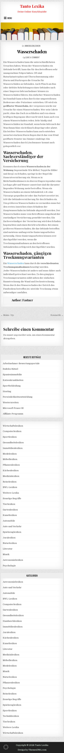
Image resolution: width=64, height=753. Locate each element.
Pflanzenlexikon (11, 465)
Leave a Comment (32, 57)
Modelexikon (10, 454)
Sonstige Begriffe (12, 498)
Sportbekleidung (12, 386)
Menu (9, 18)
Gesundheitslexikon (13, 442)
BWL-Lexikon (10, 487)
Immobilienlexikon (32, 45)
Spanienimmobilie (12, 374)
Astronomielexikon (13, 560)
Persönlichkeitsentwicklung (17, 397)
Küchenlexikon (11, 470)
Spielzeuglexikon (12, 532)
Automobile (9, 521)
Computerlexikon (12, 431)
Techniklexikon (11, 716)
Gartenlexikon (10, 509)
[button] (6, 747)
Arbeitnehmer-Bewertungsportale (21, 363)
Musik (6, 554)
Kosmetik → (57, 315)
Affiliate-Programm (13, 413)
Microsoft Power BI (13, 408)
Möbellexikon (10, 459)
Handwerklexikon (12, 621)
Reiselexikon (9, 481)
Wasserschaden (32, 51)
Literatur (7, 549)
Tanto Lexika (32, 6)
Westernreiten (11, 402)
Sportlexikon (10, 437)
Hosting (7, 391)
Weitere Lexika (11, 493)
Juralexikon (9, 537)
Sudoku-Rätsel (10, 369)
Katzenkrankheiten (13, 380)
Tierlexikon (9, 504)
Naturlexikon (10, 543)
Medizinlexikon (11, 476)
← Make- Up (7, 315)
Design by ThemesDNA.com (32, 750)
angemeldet (20, 335)
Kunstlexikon (10, 515)
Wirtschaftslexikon (13, 426)
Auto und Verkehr (12, 526)
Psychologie (9, 565)
